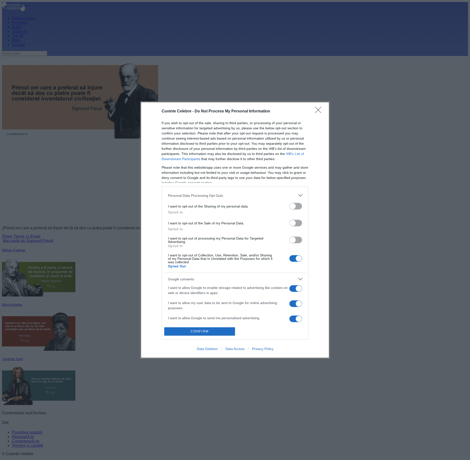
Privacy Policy (262, 349)
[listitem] (235, 195)
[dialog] (235, 230)
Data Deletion (207, 349)
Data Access (235, 349)
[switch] (295, 206)
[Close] (319, 111)
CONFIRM (200, 331)
